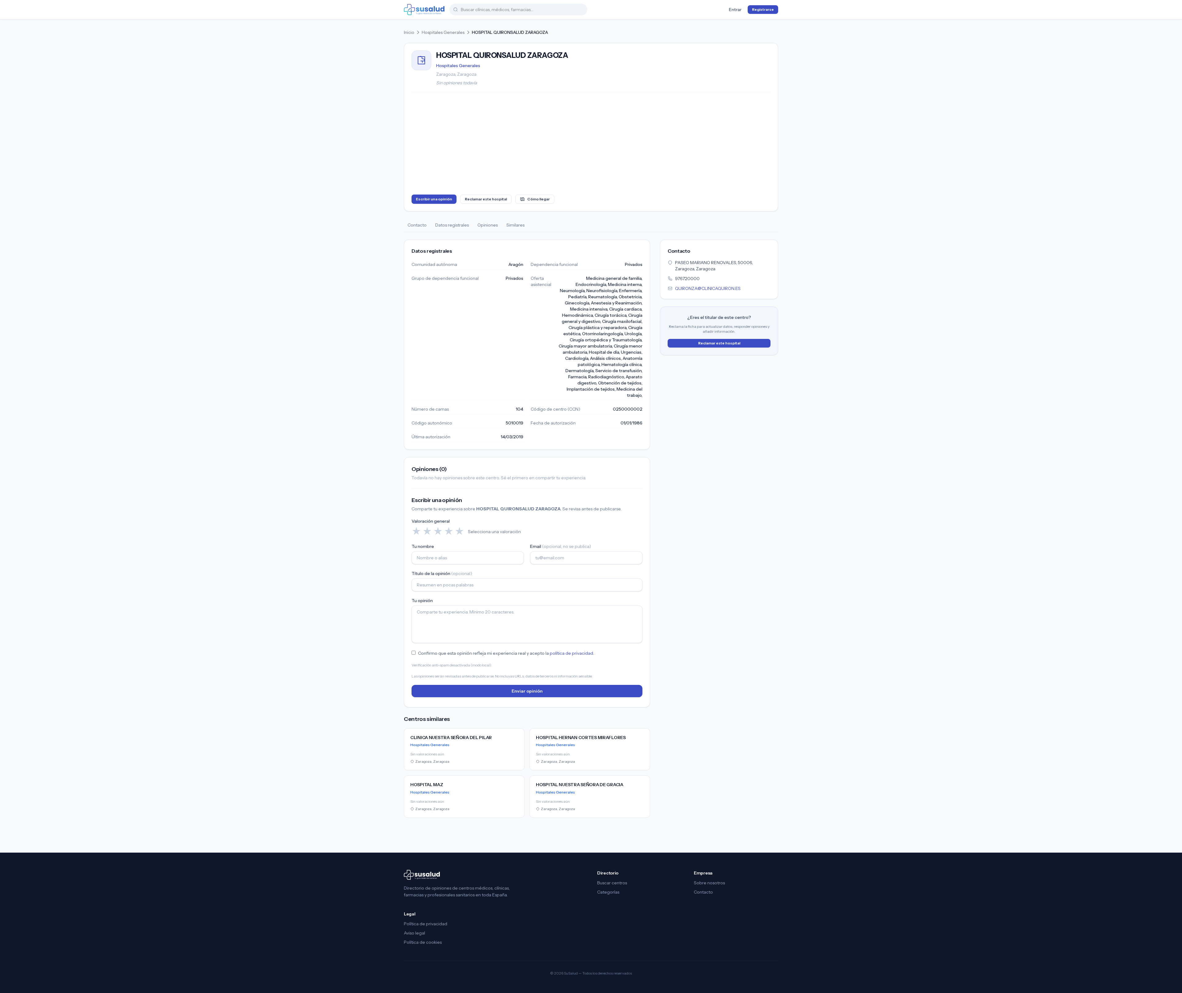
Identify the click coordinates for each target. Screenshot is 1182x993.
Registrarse (763, 9)
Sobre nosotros (709, 883)
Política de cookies (423, 942)
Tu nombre (423, 546)
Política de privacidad (425, 924)
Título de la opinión (442, 573)
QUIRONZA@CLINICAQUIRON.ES (708, 288)
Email (560, 546)
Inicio (409, 32)
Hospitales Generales (443, 32)
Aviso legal (414, 933)
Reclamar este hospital (486, 199)
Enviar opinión (527, 691)
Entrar (735, 9)
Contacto (417, 225)
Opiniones (487, 225)
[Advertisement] (591, 145)
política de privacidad (571, 653)
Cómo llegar (538, 199)
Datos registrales (452, 225)
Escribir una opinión (434, 199)
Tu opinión (422, 600)
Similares (515, 225)
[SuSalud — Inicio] (424, 9)
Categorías (608, 892)
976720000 (687, 278)
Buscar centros (612, 883)
